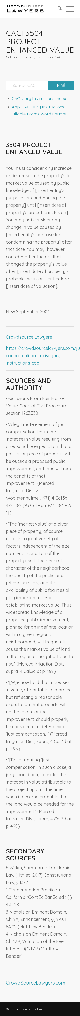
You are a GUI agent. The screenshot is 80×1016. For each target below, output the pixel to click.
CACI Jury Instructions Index (39, 98)
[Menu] (68, 9)
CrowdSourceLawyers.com (35, 983)
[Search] (57, 9)
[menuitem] (57, 9)
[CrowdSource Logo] (33, 9)
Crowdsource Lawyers (29, 337)
